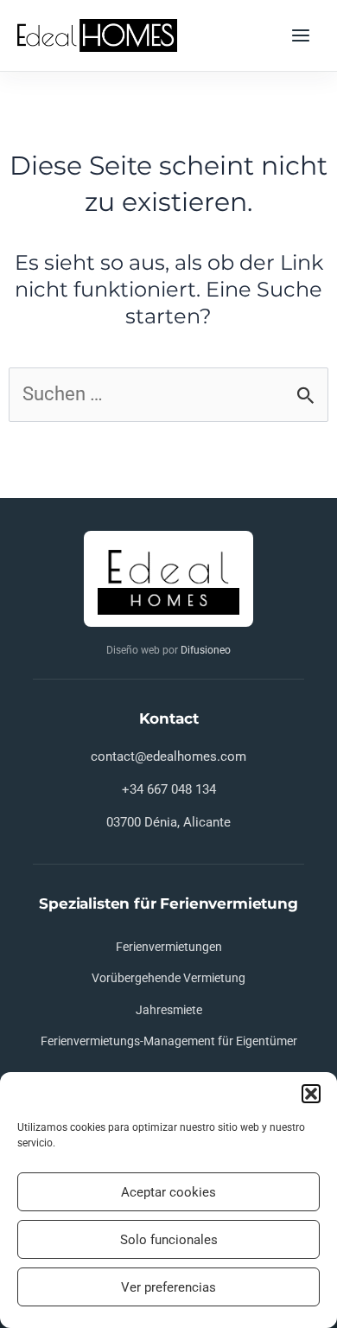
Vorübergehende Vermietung (168, 978)
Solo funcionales (169, 1240)
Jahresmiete (169, 1010)
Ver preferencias (168, 1287)
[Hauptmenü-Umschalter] (301, 35)
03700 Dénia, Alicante (168, 822)
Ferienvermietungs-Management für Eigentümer (169, 1041)
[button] (311, 1093)
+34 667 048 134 (169, 789)
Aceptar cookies (168, 1192)
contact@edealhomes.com (168, 756)
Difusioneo (206, 650)
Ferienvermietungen (169, 947)
